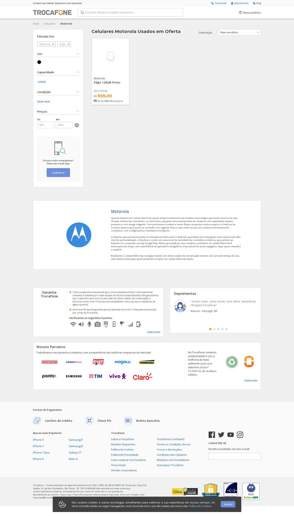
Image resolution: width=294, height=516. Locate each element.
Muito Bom (43, 101)
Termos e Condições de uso (174, 444)
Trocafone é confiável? (171, 439)
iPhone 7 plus (41, 452)
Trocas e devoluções (169, 449)
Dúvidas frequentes (123, 444)
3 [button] (218, 329)
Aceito (228, 504)
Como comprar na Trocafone (128, 460)
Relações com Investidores (173, 460)
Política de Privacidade (124, 454)
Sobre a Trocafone (122, 439)
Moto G (73, 459)
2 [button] (214, 329)
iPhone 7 (38, 446)
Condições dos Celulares (172, 454)
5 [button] (226, 329)
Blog (258, 3)
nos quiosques (114, 491)
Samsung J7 (76, 440)
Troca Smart (118, 465)
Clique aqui (66, 494)
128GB (41, 82)
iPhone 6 (38, 459)
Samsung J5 (76, 446)
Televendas (221, 3)
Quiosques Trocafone (170, 465)
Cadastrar (58, 172)
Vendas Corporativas (124, 470)
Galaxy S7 (75, 452)
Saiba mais (153, 332)
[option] (215, 306)
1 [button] (210, 329)
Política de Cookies (122, 449)
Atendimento (241, 3)
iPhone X (38, 440)
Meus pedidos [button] (252, 12)
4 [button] (222, 329)
